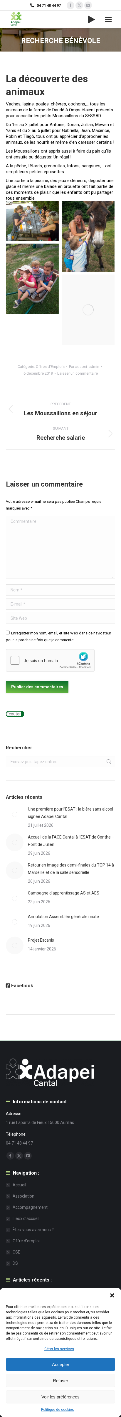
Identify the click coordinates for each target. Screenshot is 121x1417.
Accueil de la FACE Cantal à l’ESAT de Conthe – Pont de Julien (71, 841)
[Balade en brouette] (32, 279)
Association (23, 1196)
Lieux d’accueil (26, 1218)
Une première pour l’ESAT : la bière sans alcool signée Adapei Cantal (70, 813)
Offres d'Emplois (50, 366)
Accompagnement (30, 1207)
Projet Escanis (41, 940)
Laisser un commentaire (77, 373)
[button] (112, 1295)
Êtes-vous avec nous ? (33, 1229)
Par (84, 366)
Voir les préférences (60, 1396)
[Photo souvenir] (88, 310)
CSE (16, 1252)
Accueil (19, 1185)
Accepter (60, 1364)
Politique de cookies (57, 1410)
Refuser (60, 1380)
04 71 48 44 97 (49, 5)
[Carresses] (88, 236)
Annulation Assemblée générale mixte (63, 916)
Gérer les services (59, 1349)
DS (15, 1263)
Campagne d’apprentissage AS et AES (63, 893)
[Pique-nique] (32, 221)
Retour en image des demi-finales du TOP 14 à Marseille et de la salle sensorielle (71, 869)
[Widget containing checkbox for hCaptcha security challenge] (50, 660)
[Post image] (14, 814)
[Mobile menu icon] (108, 19)
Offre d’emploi (26, 1241)
